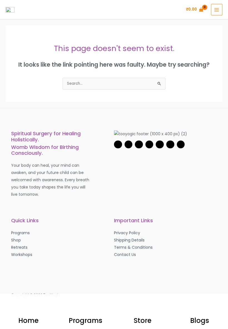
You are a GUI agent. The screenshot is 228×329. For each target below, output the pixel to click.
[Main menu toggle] (216, 9)
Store (143, 320)
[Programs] (86, 305)
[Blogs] (200, 305)
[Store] (143, 305)
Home (28, 320)
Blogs (199, 320)
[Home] (29, 305)
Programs (85, 320)
